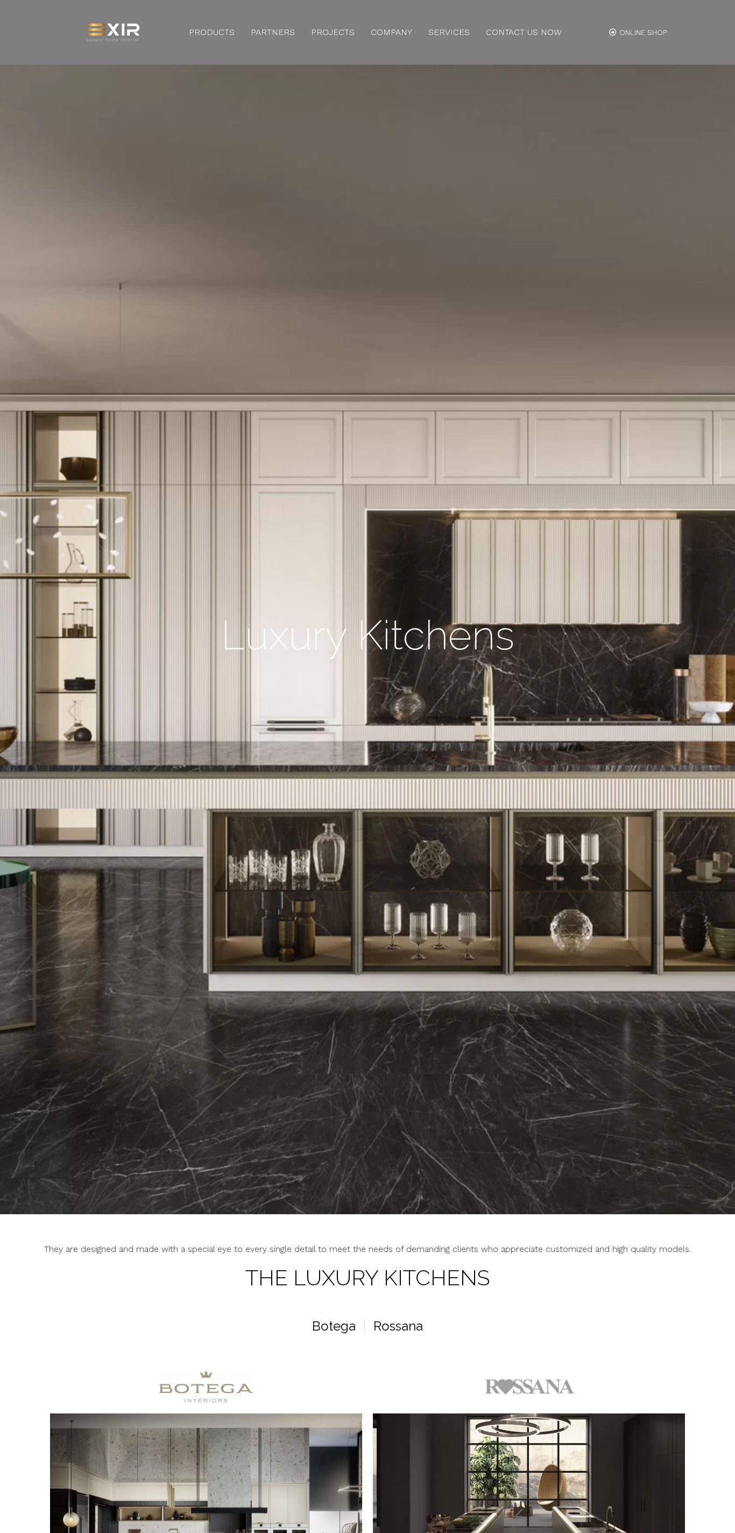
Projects (333, 32)
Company (391, 32)
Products (212, 32)
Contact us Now (524, 32)
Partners (273, 32)
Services (449, 32)
